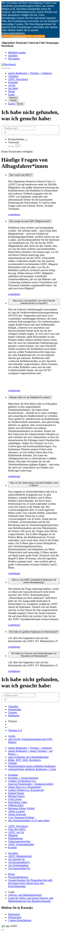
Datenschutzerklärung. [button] (13, 33)
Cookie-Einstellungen (19, 920)
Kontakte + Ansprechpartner (23, 777)
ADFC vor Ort (16, 832)
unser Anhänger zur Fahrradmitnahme (28, 757)
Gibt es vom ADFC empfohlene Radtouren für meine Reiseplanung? (34, 581)
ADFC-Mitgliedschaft (20, 856)
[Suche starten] (5, 132)
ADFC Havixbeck (18, 79)
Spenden (12, 55)
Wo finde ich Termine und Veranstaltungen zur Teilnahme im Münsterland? (33, 654)
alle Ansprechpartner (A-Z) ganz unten (28, 820)
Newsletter (14, 58)
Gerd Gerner (15, 799)
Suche (11, 103)
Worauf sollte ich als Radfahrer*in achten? (30, 397)
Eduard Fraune (16, 793)
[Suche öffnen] (6, 68)
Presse (11, 91)
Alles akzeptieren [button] (35, 36)
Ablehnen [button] (6, 36)
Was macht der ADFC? (20, 175)
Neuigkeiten (14, 709)
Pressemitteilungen (18, 877)
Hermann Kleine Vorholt (21, 808)
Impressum (14, 914)
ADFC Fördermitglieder (21, 844)
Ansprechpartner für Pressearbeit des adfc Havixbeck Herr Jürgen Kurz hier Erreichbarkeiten (30, 883)
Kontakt (12, 847)
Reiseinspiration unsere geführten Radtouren (32, 766)
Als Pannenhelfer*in (19, 868)
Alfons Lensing (16, 811)
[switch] (26, 140)
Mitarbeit (13, 835)
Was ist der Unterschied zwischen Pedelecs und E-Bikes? (34, 484)
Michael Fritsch (16, 796)
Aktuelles (13, 76)
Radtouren (13, 715)
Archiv (12, 85)
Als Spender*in (16, 859)
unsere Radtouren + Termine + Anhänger (30, 73)
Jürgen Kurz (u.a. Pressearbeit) (24, 787)
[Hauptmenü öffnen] (9, 68)
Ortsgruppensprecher (19, 841)
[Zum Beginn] (2, 929)
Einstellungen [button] (19, 36)
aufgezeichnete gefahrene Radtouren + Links (32, 769)
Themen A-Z (15, 730)
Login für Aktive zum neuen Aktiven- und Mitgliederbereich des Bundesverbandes (30, 899)
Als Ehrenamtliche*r (19, 862)
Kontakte (13, 82)
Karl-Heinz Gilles (17, 802)
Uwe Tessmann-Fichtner (21, 817)
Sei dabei (13, 88)
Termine (12, 712)
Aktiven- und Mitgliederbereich (25, 895)
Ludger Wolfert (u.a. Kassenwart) (26, 790)
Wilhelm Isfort (15, 805)
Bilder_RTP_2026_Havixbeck (24, 760)
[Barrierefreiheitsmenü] (2, 68)
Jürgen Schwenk (17, 814)
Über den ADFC (17, 829)
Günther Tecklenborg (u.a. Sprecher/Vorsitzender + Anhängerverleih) (30, 782)
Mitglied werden (17, 52)
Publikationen (15, 838)
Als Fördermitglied (18, 865)
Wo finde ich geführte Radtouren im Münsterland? (33, 632)
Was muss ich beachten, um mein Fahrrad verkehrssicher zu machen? (34, 301)
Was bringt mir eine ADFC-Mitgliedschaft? (29, 221)
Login (11, 94)
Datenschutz (14, 917)
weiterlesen (14, 214)
